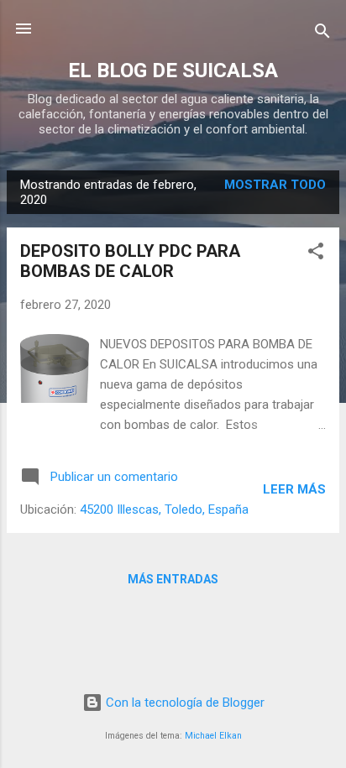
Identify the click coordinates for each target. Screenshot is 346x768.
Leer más (294, 489)
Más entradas (173, 579)
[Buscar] (322, 34)
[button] (316, 254)
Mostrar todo (275, 184)
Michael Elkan (213, 735)
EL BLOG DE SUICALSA (173, 70)
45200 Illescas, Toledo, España (164, 509)
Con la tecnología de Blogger (183, 702)
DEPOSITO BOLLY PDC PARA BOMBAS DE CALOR (130, 261)
